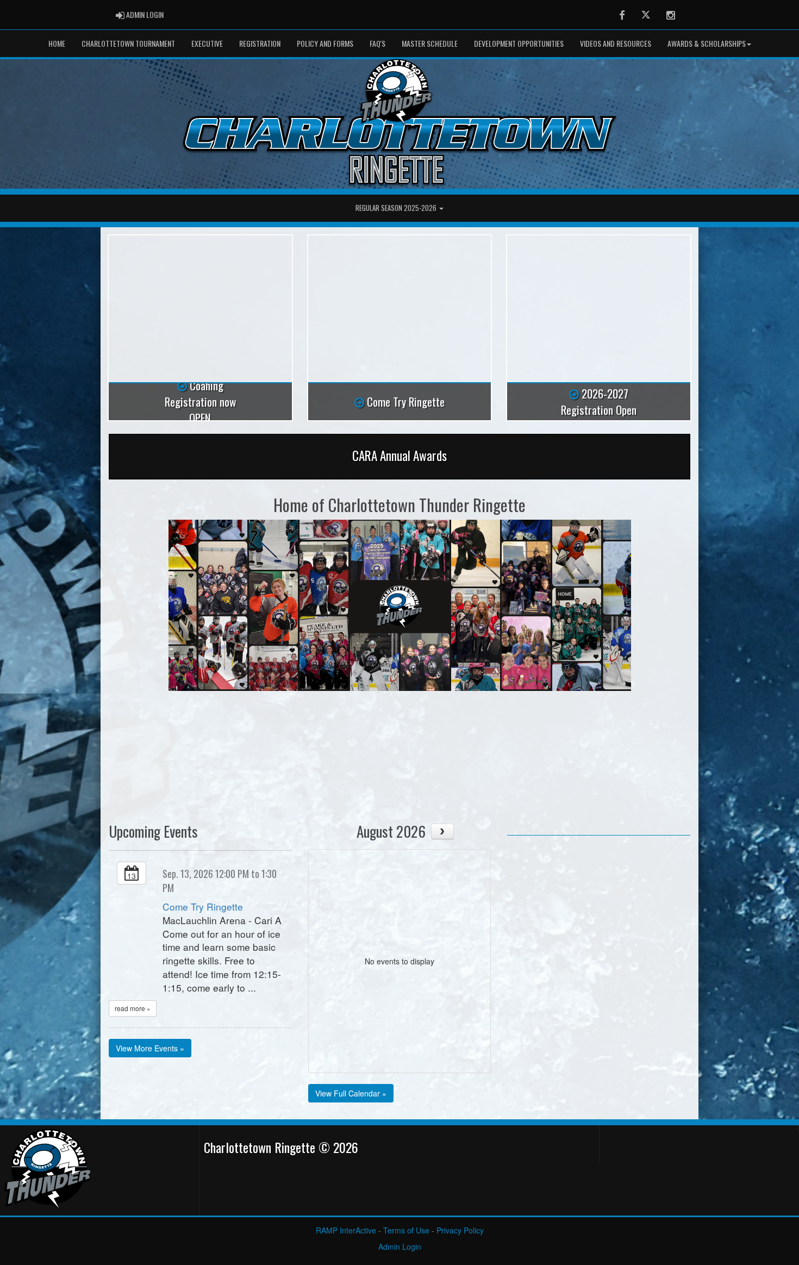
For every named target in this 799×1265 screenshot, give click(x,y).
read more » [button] (133, 1008)
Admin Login (399, 1246)
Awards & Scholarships (706, 43)
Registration (259, 43)
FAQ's (377, 43)
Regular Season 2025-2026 (396, 208)
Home (56, 43)
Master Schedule (430, 43)
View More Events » (150, 1048)
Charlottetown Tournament (128, 43)
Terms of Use (406, 1230)
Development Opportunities (519, 43)
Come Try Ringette (203, 906)
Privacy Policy (460, 1230)
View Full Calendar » (350, 1093)
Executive (207, 43)
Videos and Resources (615, 43)
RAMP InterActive (346, 1230)
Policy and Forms (325, 43)
